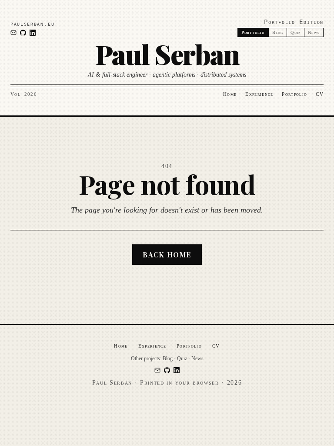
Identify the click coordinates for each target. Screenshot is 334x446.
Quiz (296, 32)
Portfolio (294, 94)
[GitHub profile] (23, 33)
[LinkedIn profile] (33, 33)
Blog (278, 32)
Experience (259, 94)
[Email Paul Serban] (13, 33)
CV (320, 94)
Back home (167, 254)
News (314, 32)
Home (230, 94)
